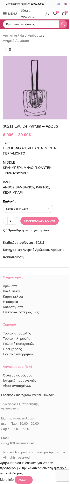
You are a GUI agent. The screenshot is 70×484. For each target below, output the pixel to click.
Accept (23, 479)
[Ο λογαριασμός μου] (47, 13)
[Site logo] (31, 13)
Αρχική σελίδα (13, 35)
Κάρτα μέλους (13, 296)
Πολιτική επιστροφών (18, 344)
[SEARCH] (63, 24)
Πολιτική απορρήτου (18, 354)
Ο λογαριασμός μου (17, 375)
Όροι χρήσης (12, 349)
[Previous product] (5, 49)
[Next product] (14, 49)
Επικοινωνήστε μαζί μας (21, 312)
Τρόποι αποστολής (17, 333)
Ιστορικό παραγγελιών (19, 380)
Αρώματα (35, 35)
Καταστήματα (13, 307)
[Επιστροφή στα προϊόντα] (10, 49)
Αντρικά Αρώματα (16, 41)
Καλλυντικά (11, 291)
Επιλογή (8, 201)
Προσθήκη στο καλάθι (39, 220)
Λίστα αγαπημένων (17, 386)
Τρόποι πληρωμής (16, 338)
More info (7, 480)
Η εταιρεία (10, 302)
